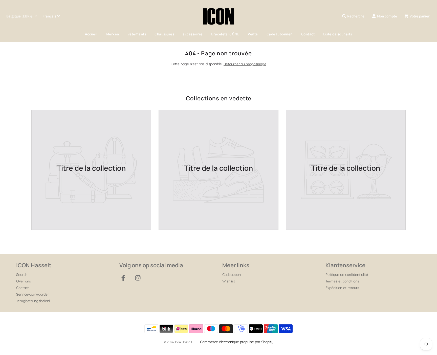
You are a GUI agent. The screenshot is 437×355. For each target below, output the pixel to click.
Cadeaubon (231, 274)
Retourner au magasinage (245, 64)
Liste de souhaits (337, 34)
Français (49, 16)
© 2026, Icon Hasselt (178, 342)
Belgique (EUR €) (20, 16)
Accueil (91, 34)
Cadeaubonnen (280, 34)
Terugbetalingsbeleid (33, 301)
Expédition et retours (342, 287)
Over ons (23, 281)
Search (21, 274)
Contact (308, 34)
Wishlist (228, 281)
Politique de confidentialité (346, 274)
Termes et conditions (342, 281)
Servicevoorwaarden (33, 294)
